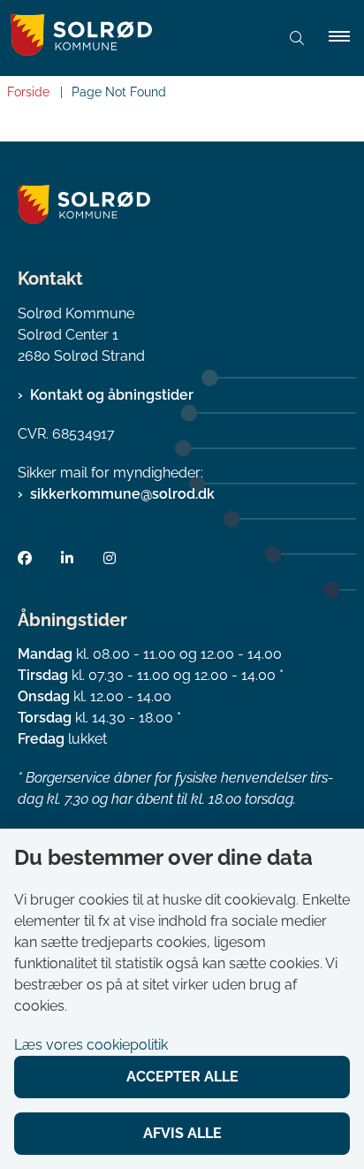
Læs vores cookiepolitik (91, 1044)
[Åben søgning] (297, 38)
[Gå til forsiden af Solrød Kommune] (132, 38)
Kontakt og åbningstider (111, 394)
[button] (346, 38)
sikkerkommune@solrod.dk (122, 493)
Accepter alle (182, 1076)
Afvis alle (182, 1133)
